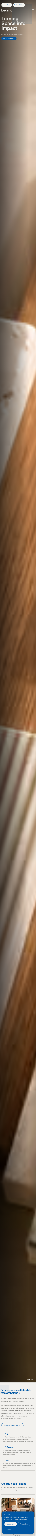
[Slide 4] (32, 1379)
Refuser (9, 1529)
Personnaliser (24, 1524)
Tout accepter (10, 1524)
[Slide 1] (27, 1379)
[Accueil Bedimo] (14, 10)
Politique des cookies (20, 1519)
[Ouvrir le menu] (33, 10)
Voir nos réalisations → (9, 38)
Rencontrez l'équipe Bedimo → (12, 1425)
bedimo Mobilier (18, 5)
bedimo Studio (7, 5)
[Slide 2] (28, 1379)
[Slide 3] (31, 1379)
